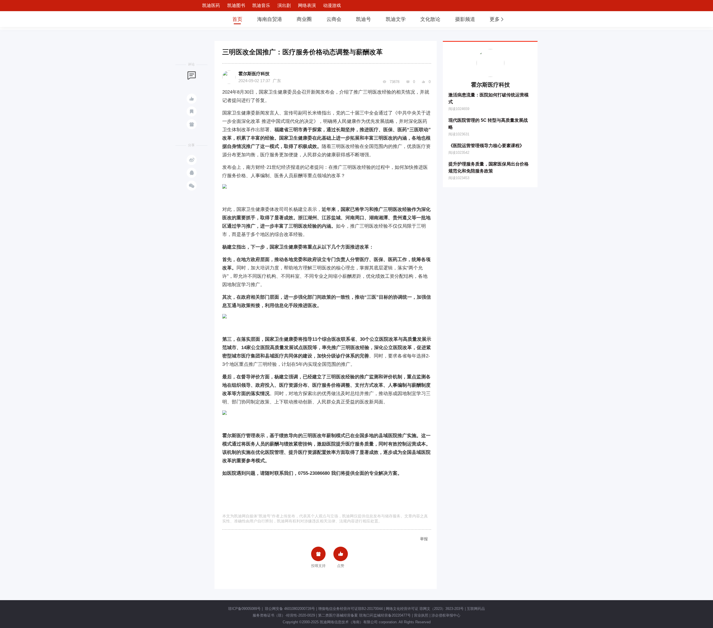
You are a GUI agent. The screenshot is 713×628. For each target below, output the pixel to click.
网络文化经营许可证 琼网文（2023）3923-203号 (425, 609)
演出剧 (284, 5)
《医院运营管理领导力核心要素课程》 (486, 145)
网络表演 (307, 5)
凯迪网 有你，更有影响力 (206, 19)
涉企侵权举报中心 (445, 615)
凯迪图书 (236, 5)
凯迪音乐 (261, 5)
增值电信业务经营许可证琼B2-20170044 (350, 609)
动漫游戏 (332, 5)
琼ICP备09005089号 (244, 609)
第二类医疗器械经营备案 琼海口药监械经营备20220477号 (364, 615)
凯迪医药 (211, 5)
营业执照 (421, 615)
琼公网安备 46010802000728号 (289, 609)
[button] (497, 19)
